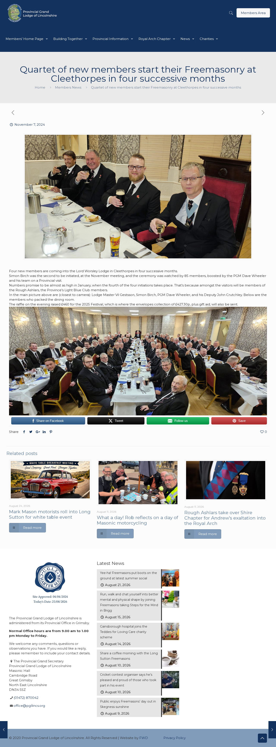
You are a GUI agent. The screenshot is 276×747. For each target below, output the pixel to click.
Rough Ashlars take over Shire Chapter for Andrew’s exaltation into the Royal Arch (225, 518)
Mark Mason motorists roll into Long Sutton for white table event (50, 514)
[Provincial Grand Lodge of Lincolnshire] (33, 13)
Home (40, 87)
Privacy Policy (174, 738)
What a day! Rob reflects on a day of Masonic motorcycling (137, 520)
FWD (143, 738)
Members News (68, 87)
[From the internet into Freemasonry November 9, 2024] (272, 729)
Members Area (253, 13)
